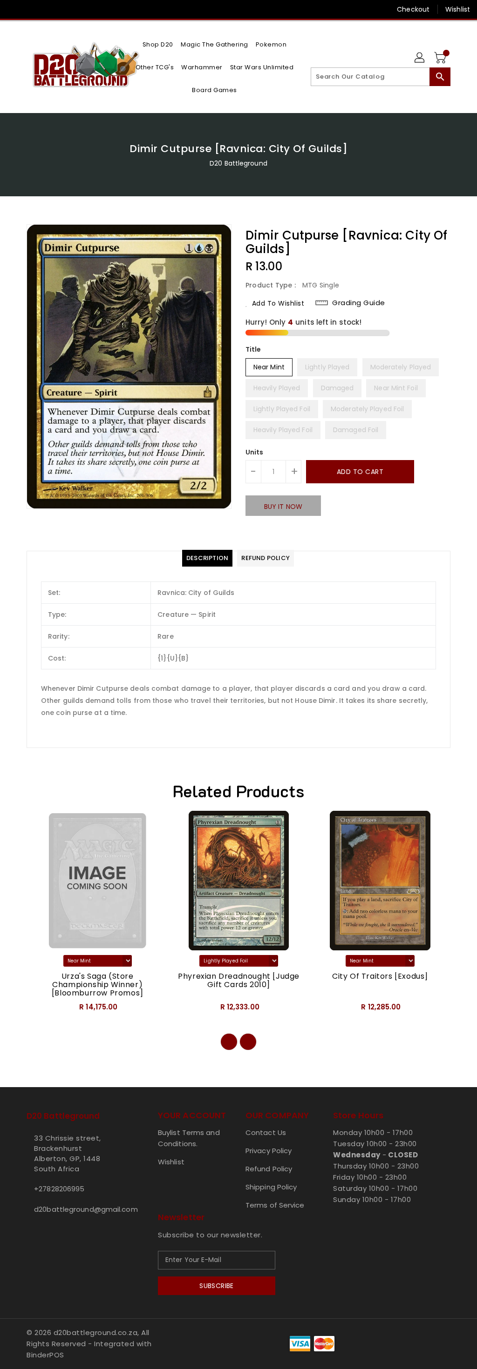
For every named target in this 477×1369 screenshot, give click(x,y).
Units (254, 452)
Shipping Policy (271, 1187)
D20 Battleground (238, 163)
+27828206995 (59, 1189)
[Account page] (420, 58)
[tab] (207, 558)
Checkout (413, 9)
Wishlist (457, 9)
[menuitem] (158, 44)
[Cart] (441, 58)
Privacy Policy (268, 1150)
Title (253, 349)
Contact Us (265, 1132)
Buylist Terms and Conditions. (189, 1138)
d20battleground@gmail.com (75, 1209)
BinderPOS (45, 1355)
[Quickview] (44, 1010)
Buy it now (283, 506)
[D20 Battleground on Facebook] (14, 9)
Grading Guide (358, 302)
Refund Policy (268, 1169)
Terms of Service (275, 1205)
